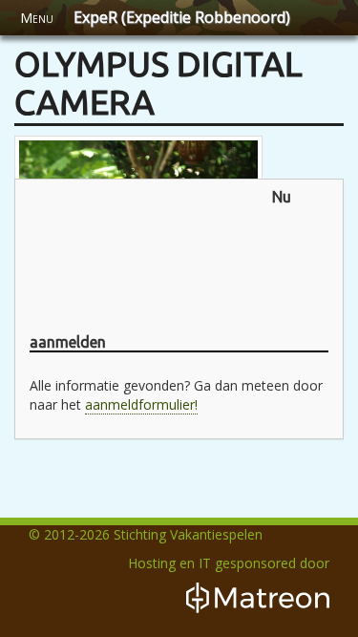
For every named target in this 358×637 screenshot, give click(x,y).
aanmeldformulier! (141, 404)
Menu (36, 18)
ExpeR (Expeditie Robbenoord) (182, 17)
